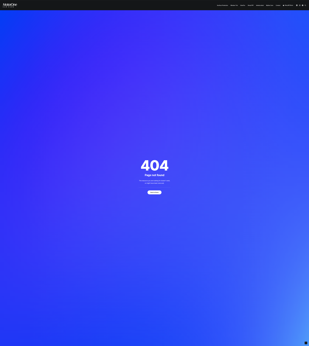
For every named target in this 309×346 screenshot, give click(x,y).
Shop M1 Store (289, 5)
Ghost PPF (251, 5)
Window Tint (234, 5)
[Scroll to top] (306, 343)
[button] (297, 5)
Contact (278, 5)
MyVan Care (269, 5)
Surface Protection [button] (222, 5)
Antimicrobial (260, 5)
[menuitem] (222, 5)
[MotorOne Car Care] (10, 5)
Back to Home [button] (154, 192)
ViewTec (242, 5)
